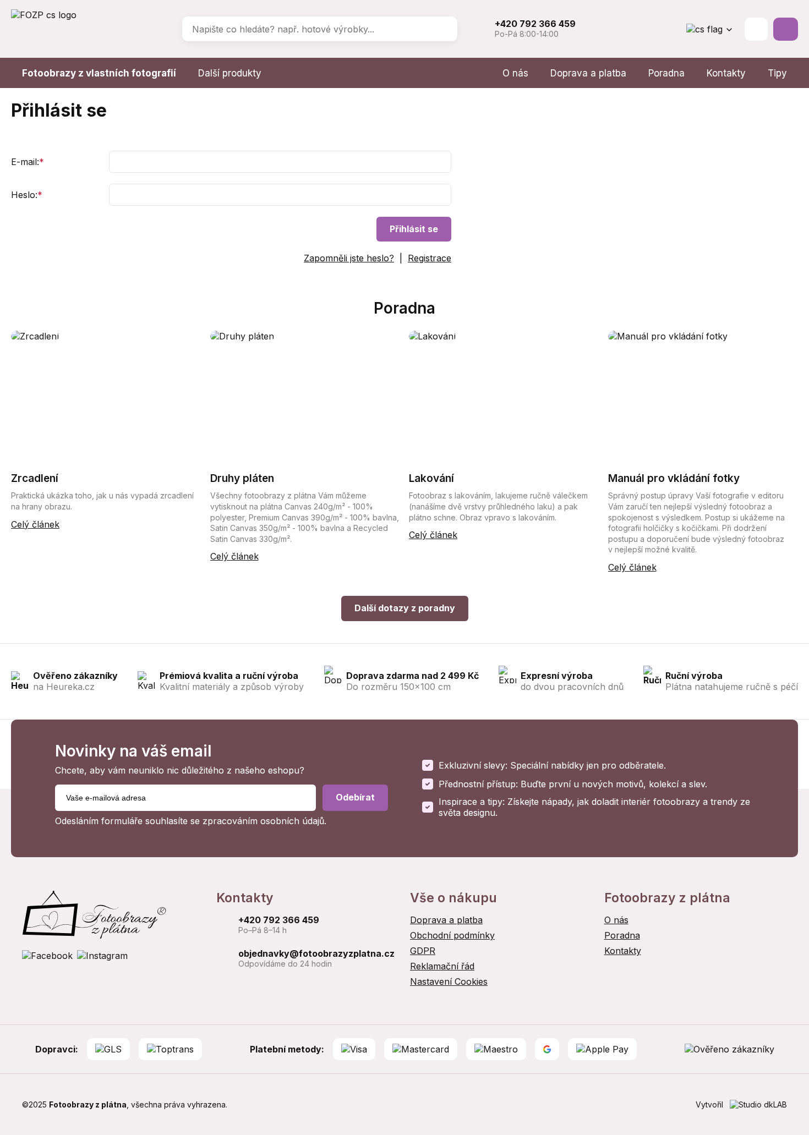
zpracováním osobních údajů (263, 820)
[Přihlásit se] (756, 29)
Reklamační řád (442, 966)
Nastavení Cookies (449, 981)
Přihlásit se (414, 228)
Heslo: (26, 194)
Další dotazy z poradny (404, 607)
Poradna (666, 73)
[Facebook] (47, 955)
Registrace (429, 258)
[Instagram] (102, 955)
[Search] (441, 29)
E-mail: (27, 161)
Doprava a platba (588, 73)
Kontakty (726, 73)
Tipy (777, 73)
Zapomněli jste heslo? (349, 258)
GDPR (422, 950)
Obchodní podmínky (452, 935)
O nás (515, 73)
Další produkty (229, 73)
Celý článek (35, 524)
